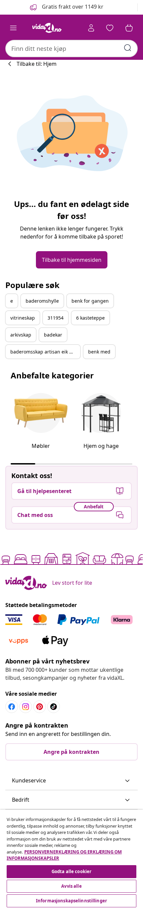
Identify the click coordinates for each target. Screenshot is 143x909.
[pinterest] (39, 706)
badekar (53, 335)
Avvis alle (71, 886)
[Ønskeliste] (109, 28)
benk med (99, 352)
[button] (66, 7)
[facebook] (11, 706)
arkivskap (20, 335)
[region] (71, 859)
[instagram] (25, 706)
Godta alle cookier (71, 871)
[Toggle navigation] (13, 28)
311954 (56, 318)
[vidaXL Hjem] (47, 28)
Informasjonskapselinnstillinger (71, 901)
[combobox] (71, 48)
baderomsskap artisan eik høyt (44, 352)
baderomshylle (42, 301)
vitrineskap (22, 318)
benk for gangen (90, 301)
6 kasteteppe (90, 318)
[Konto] (91, 28)
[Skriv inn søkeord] (127, 48)
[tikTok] (53, 706)
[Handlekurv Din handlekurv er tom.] (129, 28)
